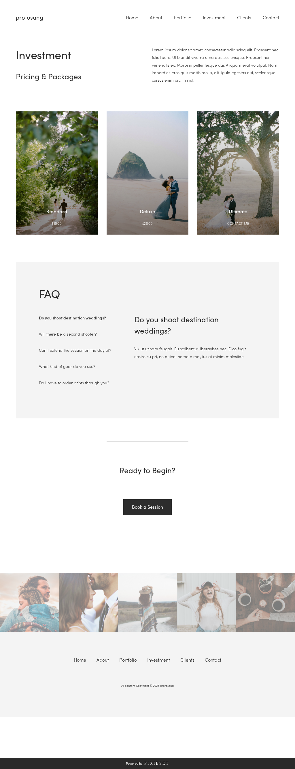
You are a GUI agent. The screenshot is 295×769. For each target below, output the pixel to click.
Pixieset (156, 763)
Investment (214, 17)
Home (132, 17)
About (156, 17)
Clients (244, 17)
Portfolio (182, 17)
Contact (271, 17)
